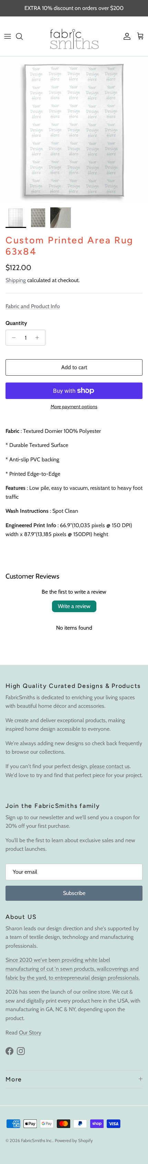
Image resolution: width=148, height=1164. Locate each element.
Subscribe (74, 893)
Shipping (16, 280)
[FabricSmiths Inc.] (74, 36)
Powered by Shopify (74, 1140)
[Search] (22, 36)
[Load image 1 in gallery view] (74, 130)
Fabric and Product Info (33, 306)
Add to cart (74, 367)
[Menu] (7, 36)
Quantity (16, 323)
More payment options (74, 407)
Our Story (30, 1032)
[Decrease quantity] (12, 337)
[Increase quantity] (39, 337)
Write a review (74, 606)
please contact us (109, 766)
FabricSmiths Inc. (37, 1140)
